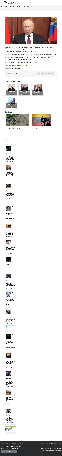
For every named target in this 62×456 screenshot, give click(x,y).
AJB (15, 451)
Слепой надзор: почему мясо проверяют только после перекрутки (10, 418)
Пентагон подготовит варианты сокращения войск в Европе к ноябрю (10, 283)
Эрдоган (24, 65)
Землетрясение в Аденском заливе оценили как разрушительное (10, 249)
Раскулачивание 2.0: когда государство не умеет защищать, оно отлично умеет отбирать (10, 193)
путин (10, 65)
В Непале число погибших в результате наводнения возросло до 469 (16, 127)
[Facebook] (38, 73)
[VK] (52, 73)
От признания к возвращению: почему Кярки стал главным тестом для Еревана (10, 378)
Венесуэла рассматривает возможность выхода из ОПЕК (10, 232)
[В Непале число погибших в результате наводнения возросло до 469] (17, 120)
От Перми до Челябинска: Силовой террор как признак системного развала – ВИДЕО (10, 341)
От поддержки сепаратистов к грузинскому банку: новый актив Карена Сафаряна (10, 172)
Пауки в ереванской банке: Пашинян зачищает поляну (10, 266)
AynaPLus (9, 451)
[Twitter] (42, 73)
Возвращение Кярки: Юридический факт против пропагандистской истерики (11, 400)
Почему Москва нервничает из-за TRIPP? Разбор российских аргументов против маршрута (10, 362)
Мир (36, 62)
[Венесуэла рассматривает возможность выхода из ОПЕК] (41, 120)
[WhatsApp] (45, 73)
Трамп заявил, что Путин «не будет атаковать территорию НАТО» (10, 319)
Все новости (10, 327)
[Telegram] (49, 73)
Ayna (3, 451)
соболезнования (16, 65)
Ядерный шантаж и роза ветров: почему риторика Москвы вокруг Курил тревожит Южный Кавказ (10, 156)
